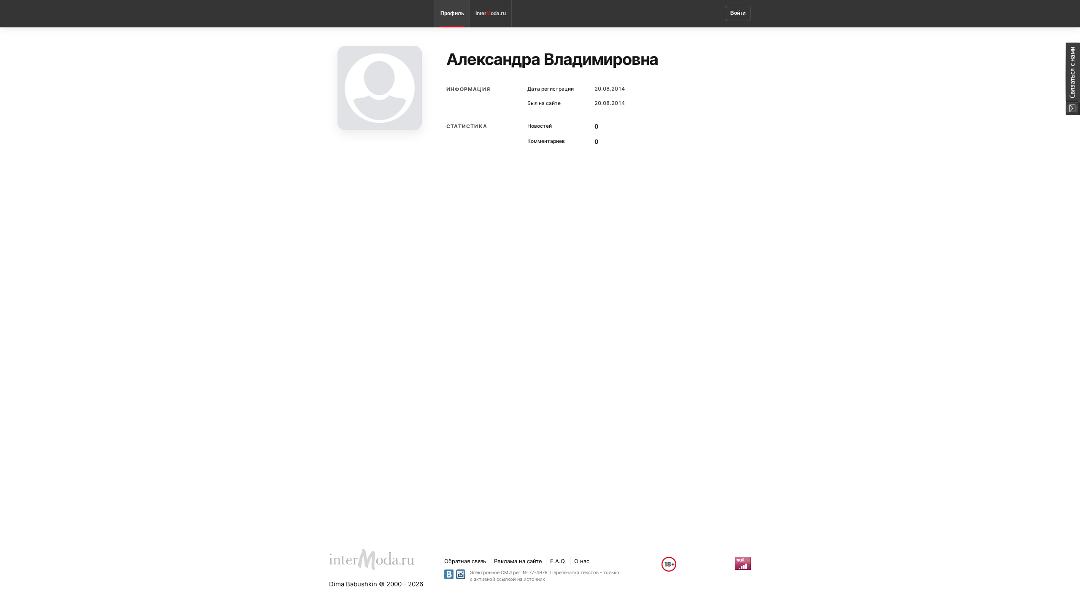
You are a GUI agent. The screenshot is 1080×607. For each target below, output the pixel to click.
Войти (737, 13)
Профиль (452, 13)
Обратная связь (465, 561)
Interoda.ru (490, 13)
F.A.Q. (558, 561)
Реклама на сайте (518, 561)
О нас (581, 561)
